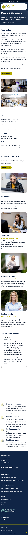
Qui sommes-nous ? (6, 499)
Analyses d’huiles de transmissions (9, 488)
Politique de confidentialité (6, 530)
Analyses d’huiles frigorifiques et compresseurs (12, 480)
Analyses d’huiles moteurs (7, 485)
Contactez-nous (5, 504)
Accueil (4, 22)
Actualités (3, 502)
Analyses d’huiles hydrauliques (8, 477)
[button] (2, 367)
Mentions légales (4, 527)
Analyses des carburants (7, 483)
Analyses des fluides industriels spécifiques (11, 491)
